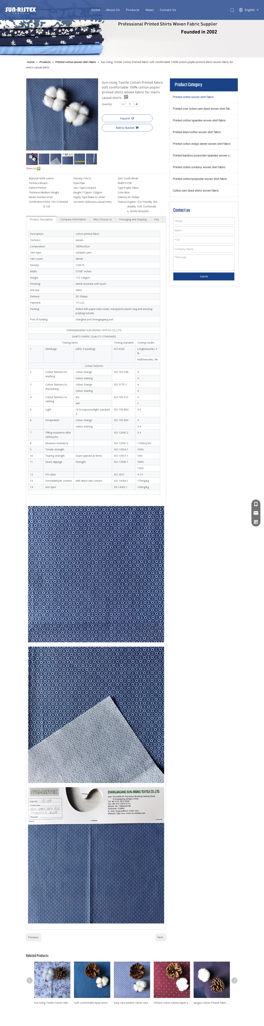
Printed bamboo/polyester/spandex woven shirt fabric (205, 155)
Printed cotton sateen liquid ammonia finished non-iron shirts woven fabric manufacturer (172, 1002)
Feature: (122, 201)
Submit (204, 276)
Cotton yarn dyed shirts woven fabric (196, 190)
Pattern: (33, 187)
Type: (121, 187)
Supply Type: (80, 197)
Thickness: (35, 192)
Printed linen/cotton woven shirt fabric (197, 132)
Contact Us (168, 10)
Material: (34, 178)
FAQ (156, 219)
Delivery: (123, 197)
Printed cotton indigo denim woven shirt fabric (202, 144)
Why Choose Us (102, 219)
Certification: (36, 201)
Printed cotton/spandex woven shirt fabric (199, 120)
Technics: (34, 183)
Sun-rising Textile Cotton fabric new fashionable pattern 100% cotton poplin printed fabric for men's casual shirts (52, 1002)
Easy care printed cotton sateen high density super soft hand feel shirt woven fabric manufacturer (132, 1002)
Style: (76, 183)
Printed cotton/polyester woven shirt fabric (200, 179)
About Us (113, 10)
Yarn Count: (124, 178)
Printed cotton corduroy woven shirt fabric (199, 167)
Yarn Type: (79, 187)
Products (133, 10)
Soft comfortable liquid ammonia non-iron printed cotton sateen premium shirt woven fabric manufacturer (92, 1002)
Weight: (77, 192)
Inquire (125, 118)
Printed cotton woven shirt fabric (193, 97)
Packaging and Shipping (133, 219)
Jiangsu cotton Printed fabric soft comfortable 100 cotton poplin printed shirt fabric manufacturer (212, 1002)
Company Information (73, 219)
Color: (121, 192)
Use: (75, 201)
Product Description (41, 219)
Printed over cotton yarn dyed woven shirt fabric (203, 108)
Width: (121, 183)
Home (95, 10)
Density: (78, 178)
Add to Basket (125, 128)
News (150, 10)
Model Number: (38, 197)
